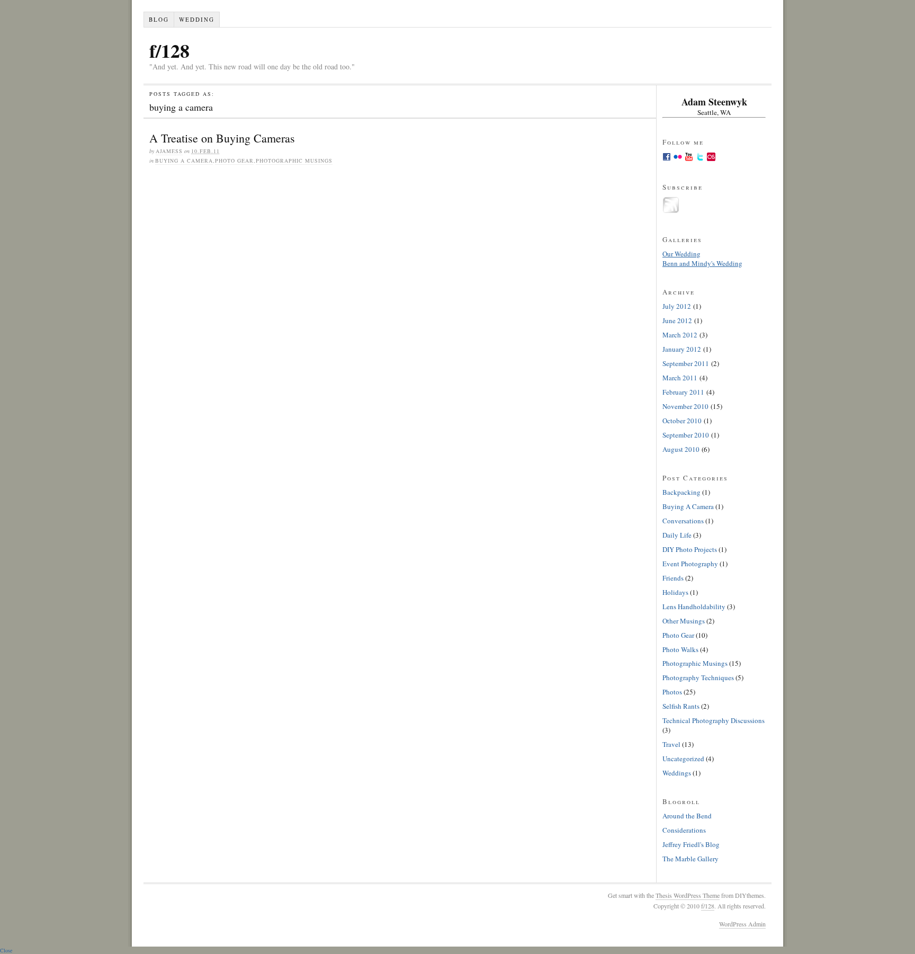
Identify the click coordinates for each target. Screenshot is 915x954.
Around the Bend (687, 816)
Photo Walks (680, 649)
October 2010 (682, 420)
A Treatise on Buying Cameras (222, 138)
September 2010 (685, 435)
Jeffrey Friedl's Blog (691, 844)
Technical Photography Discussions (713, 720)
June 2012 (677, 320)
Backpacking (681, 492)
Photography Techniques (698, 677)
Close (6, 950)
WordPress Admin (742, 924)
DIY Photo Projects (689, 549)
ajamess (169, 151)
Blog (159, 19)
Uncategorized (683, 758)
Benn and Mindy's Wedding (702, 263)
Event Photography (690, 563)
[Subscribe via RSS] (670, 211)
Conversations (683, 520)
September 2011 (685, 363)
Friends (673, 578)
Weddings (676, 773)
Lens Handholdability (693, 606)
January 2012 (681, 349)
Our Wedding (681, 253)
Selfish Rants (680, 706)
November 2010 (685, 406)
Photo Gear (234, 160)
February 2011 (683, 392)
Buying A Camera (184, 160)
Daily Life (677, 535)
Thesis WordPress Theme (688, 895)
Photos (672, 692)
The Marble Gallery (690, 858)
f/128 (169, 50)
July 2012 (676, 306)
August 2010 (680, 449)
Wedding (196, 19)
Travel (671, 744)
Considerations (684, 830)
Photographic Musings (294, 160)
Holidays (675, 592)
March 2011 (679, 377)
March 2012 (679, 335)
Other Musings (683, 621)
